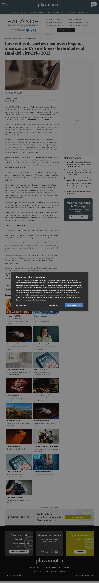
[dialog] (49, 291)
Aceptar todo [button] (73, 305)
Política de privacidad (39, 300)
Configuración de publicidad (33, 297)
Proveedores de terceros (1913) (67, 287)
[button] (21, 305)
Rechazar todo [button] (54, 305)
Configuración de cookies (24, 300)
